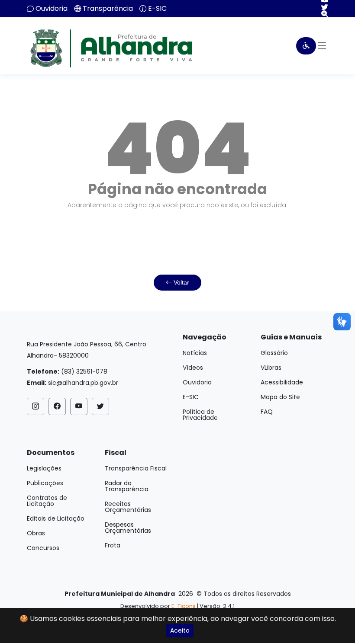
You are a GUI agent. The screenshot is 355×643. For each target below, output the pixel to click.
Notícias (195, 353)
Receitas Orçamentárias (128, 507)
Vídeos (193, 368)
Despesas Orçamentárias (128, 527)
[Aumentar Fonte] (321, 13)
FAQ (267, 412)
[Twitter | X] (321, 6)
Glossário (274, 353)
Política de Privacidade (200, 415)
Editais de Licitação (55, 518)
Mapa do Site (280, 397)
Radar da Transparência (126, 486)
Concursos (43, 548)
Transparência (108, 8)
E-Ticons (183, 606)
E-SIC (157, 8)
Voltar (180, 282)
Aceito (180, 630)
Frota (112, 545)
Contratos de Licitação (47, 501)
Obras (36, 533)
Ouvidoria (52, 8)
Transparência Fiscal (136, 468)
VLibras (271, 368)
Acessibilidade (282, 382)
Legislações (44, 468)
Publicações (45, 483)
